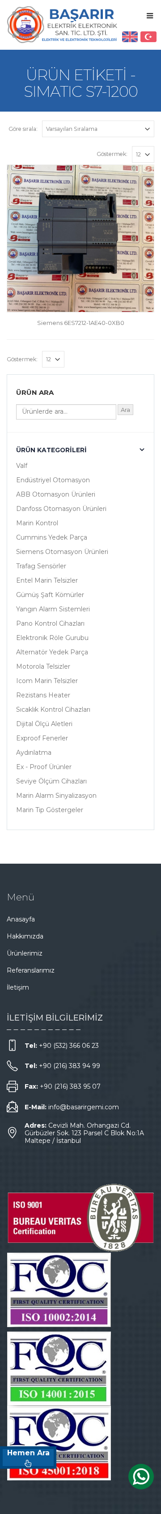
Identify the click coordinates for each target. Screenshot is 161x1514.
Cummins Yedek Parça (51, 537)
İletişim (18, 987)
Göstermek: (112, 154)
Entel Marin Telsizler (47, 580)
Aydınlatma (33, 752)
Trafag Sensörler (41, 566)
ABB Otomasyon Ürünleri (55, 494)
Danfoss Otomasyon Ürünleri (61, 509)
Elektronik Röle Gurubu (52, 638)
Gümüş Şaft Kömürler (50, 595)
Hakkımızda (25, 936)
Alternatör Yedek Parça (52, 652)
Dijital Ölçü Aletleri (44, 724)
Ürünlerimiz (24, 953)
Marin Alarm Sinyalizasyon (56, 796)
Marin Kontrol (37, 523)
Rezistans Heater (43, 695)
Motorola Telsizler (43, 666)
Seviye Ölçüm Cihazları (51, 781)
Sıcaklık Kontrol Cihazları (53, 709)
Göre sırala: (23, 128)
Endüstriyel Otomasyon (53, 480)
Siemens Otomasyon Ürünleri (62, 552)
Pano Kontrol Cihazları (50, 623)
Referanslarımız (31, 970)
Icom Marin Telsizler (47, 681)
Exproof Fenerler (42, 738)
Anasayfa (21, 919)
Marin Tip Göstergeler (49, 810)
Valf (21, 466)
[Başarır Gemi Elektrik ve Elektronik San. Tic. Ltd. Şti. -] (63, 24)
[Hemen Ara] (28, 1457)
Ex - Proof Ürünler (44, 767)
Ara (125, 409)
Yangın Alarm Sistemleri (53, 609)
